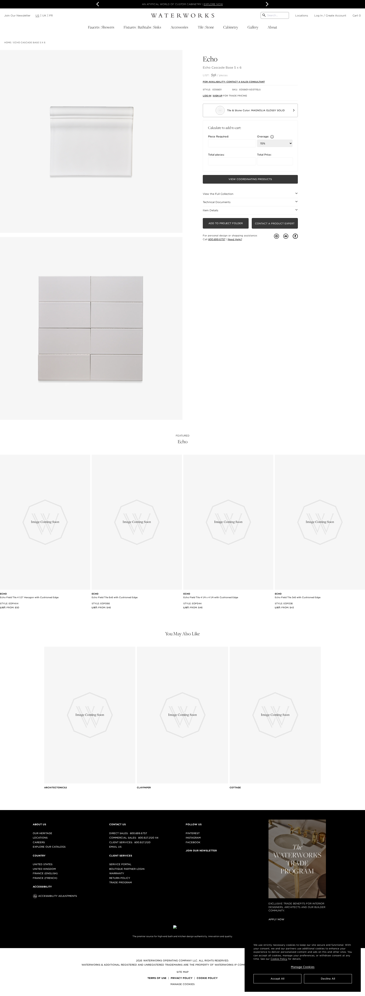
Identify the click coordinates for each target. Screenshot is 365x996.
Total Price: (264, 154)
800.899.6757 (216, 239)
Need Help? (235, 239)
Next (266, 4)
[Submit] (264, 15)
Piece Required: (218, 136)
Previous (98, 4)
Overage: (263, 136)
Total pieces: (216, 154)
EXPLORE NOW (213, 4)
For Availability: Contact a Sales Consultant (234, 81)
